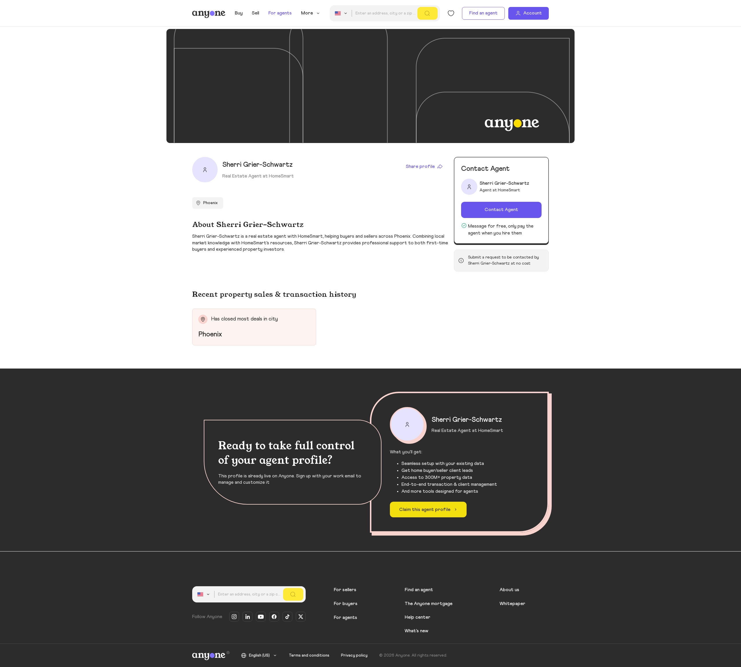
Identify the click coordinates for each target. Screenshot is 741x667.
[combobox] (342, 13)
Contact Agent (501, 209)
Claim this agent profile (424, 509)
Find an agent (483, 13)
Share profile (420, 166)
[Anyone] (208, 13)
